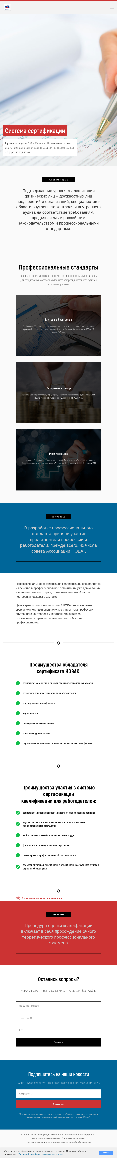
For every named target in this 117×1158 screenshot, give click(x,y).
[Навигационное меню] (112, 7)
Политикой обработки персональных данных (41, 1154)
